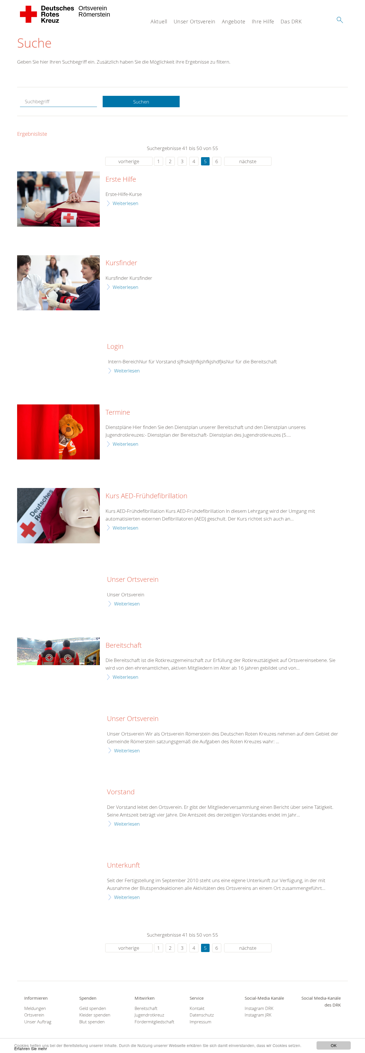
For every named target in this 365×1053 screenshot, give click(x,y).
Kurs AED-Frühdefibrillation (146, 496)
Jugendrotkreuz (149, 1015)
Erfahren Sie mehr (30, 1048)
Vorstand (121, 792)
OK (333, 1045)
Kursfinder (121, 263)
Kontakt (197, 1008)
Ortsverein (34, 1015)
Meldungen (35, 1008)
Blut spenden (92, 1021)
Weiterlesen (125, 203)
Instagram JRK (258, 1015)
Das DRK (291, 21)
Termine (118, 412)
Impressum (200, 1021)
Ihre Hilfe (263, 21)
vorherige (128, 161)
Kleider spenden (94, 1015)
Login (115, 346)
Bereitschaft (124, 645)
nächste (247, 161)
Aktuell (159, 21)
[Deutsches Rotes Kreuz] (47, 14)
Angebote (234, 21)
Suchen (141, 101)
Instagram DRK (259, 1008)
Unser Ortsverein (195, 21)
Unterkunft (123, 865)
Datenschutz (202, 1015)
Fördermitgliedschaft (154, 1021)
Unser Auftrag (37, 1021)
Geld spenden (92, 1008)
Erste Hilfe (121, 179)
